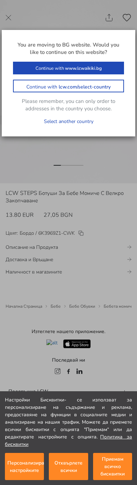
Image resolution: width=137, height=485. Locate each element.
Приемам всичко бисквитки (112, 466)
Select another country (68, 121)
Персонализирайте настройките (25, 467)
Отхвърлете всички (68, 467)
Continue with (68, 68)
